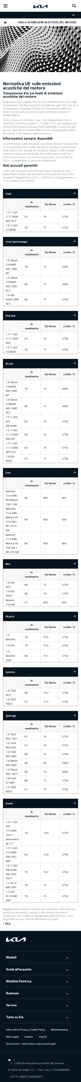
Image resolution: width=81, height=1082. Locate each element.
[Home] (9, 1060)
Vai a (8, 923)
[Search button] (74, 6)
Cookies (28, 1036)
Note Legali (12, 1036)
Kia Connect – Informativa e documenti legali (31, 1043)
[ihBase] (40, 70)
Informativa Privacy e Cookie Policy (25, 1029)
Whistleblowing (59, 1029)
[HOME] (5, 22)
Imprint (43, 1036)
